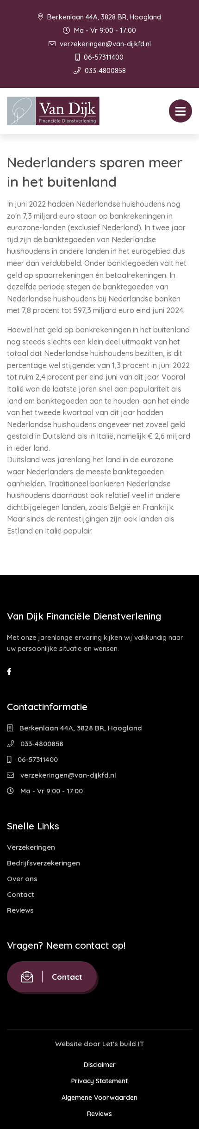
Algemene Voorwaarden (99, 1097)
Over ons (22, 878)
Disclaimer (100, 1065)
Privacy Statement (99, 1081)
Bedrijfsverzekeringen (43, 863)
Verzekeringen (31, 847)
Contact (20, 894)
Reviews (20, 910)
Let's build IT (123, 1043)
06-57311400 (103, 57)
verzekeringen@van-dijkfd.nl (104, 43)
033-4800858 (104, 70)
